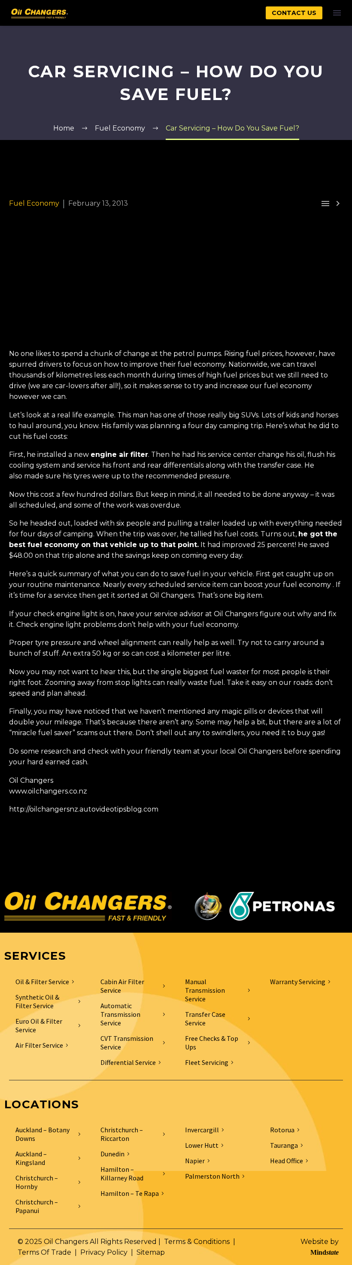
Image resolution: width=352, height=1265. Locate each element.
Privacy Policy (103, 1252)
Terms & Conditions (197, 1242)
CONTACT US (294, 13)
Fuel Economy (34, 203)
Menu (337, 12)
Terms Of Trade (44, 1252)
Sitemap (151, 1252)
